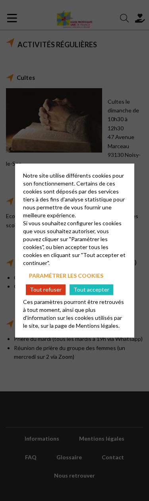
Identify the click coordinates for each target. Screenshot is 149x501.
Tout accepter (91, 289)
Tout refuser (46, 289)
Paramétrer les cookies (66, 275)
